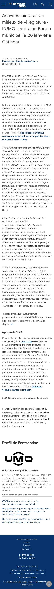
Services (26, 549)
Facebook (36, 386)
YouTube (6, 389)
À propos (26, 545)
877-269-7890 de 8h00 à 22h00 (27, 556)
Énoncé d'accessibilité (27, 577)
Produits (26, 542)
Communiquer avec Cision (26, 539)
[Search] (50, 4)
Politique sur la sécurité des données (27, 570)
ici (12, 324)
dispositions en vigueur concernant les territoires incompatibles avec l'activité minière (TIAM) (25, 136)
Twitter (15, 389)
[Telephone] (43, 4)
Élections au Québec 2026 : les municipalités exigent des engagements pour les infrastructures (26, 520)
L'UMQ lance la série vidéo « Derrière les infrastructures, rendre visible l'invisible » (20, 502)
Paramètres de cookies (34, 573)
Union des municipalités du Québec (20, 470)
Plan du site (15, 573)
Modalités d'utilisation (26, 566)
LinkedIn (26, 389)
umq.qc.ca (26, 341)
